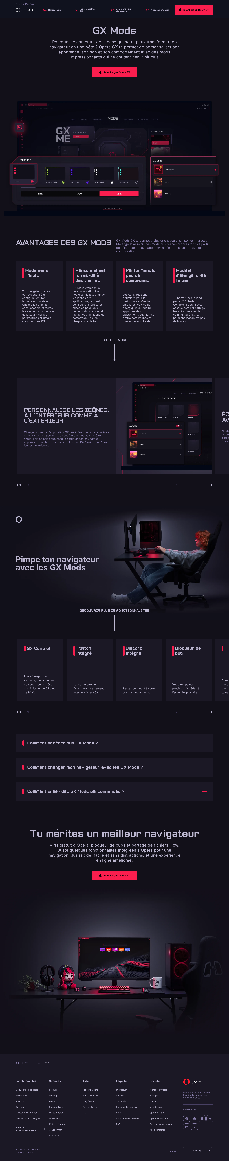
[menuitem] (53, 10)
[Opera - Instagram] (194, 1126)
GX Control (38, 648)
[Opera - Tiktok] (194, 1118)
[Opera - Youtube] (209, 1118)
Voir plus (150, 57)
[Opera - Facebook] (186, 1118)
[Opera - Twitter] (202, 1118)
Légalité (121, 1081)
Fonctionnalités (26, 1081)
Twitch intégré (84, 651)
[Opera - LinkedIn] (186, 1126)
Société (155, 1081)
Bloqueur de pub (188, 651)
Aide (86, 1081)
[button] (194, 10)
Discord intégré (134, 651)
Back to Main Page (26, 4)
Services (55, 1081)
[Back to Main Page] (24, 9)
